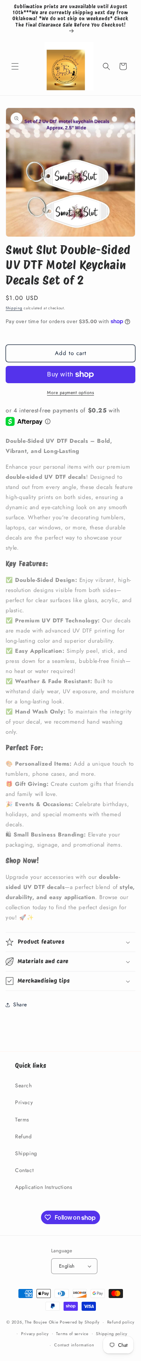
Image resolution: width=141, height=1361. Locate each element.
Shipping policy (111, 1334)
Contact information (74, 1345)
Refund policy (121, 1322)
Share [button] (20, 1004)
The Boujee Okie (42, 1322)
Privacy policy (35, 1334)
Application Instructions (43, 1187)
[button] (15, 66)
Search (23, 1085)
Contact (24, 1170)
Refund (23, 1136)
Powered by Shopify (80, 1322)
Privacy (24, 1102)
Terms (22, 1119)
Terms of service (72, 1334)
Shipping (14, 308)
